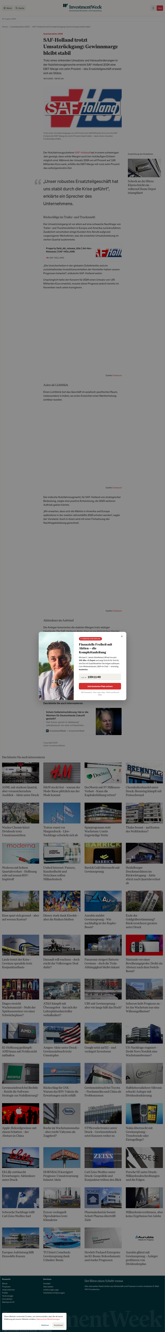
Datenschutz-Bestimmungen (48, 1319)
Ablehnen (45, 1325)
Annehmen (58, 1325)
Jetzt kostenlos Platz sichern (100, 686)
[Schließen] (121, 636)
